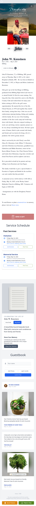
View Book (8, 322)
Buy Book (17, 322)
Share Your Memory (10, 346)
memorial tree (22, 202)
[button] (18, 404)
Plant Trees (25, 247)
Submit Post (18, 375)
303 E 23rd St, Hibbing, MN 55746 (16, 243)
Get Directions (10, 247)
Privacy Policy (13, 498)
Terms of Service (22, 498)
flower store (15, 205)
